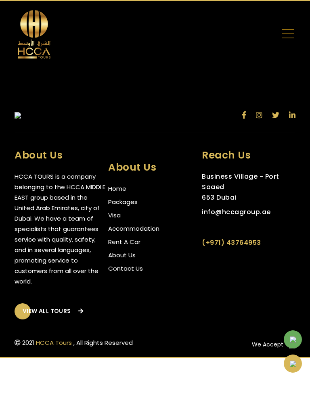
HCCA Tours (54, 342)
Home (117, 188)
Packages (123, 202)
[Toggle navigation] (288, 35)
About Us (122, 255)
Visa (114, 215)
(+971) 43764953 (231, 242)
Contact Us (125, 268)
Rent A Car (124, 242)
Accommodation (133, 228)
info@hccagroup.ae (236, 212)
